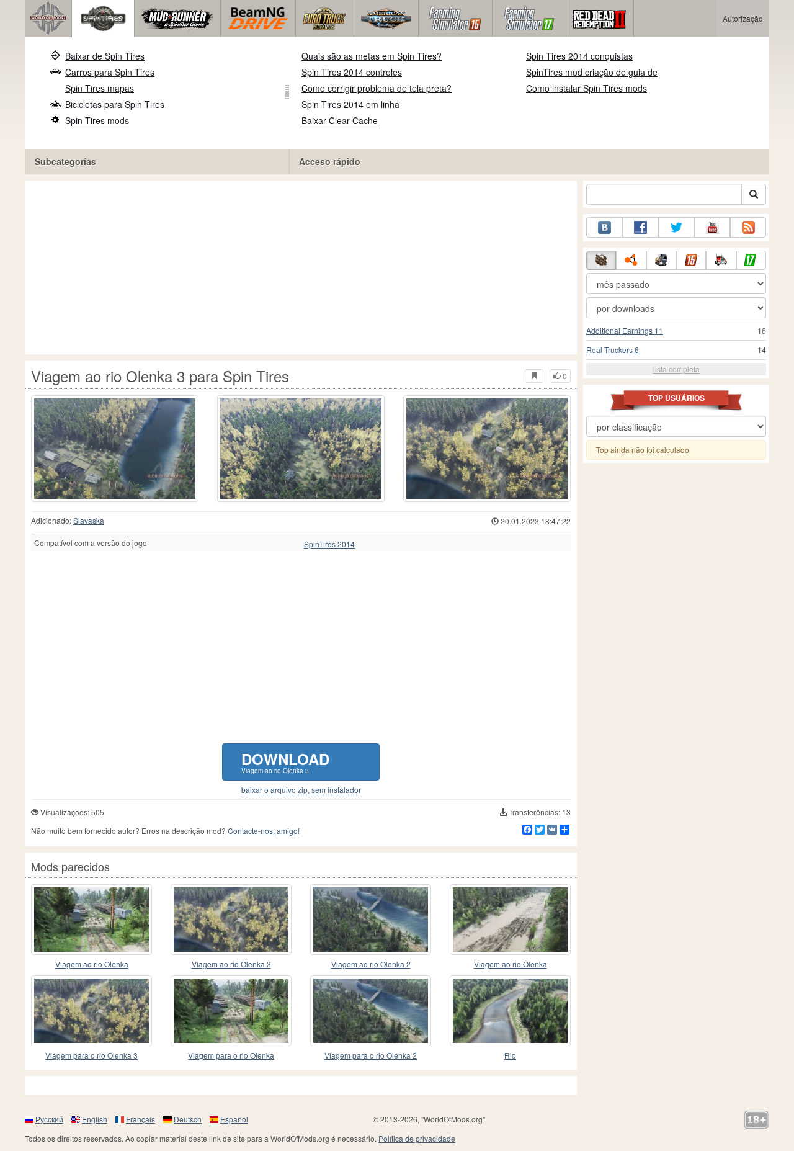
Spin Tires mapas (99, 88)
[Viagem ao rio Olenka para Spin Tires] (91, 919)
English (94, 1119)
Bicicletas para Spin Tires (114, 104)
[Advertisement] (301, 267)
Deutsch (188, 1119)
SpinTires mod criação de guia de (592, 72)
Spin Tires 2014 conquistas (579, 56)
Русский (49, 1119)
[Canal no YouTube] (712, 227)
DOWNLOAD (285, 761)
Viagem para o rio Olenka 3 (91, 1055)
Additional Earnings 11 (624, 330)
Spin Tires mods (97, 120)
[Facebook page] (640, 227)
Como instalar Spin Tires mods (586, 88)
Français (140, 1119)
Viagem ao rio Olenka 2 (371, 964)
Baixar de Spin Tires (105, 56)
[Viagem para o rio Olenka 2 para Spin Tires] (370, 1010)
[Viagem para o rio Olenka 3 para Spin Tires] (91, 1010)
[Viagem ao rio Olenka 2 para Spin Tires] (370, 919)
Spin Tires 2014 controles (351, 72)
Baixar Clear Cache (339, 120)
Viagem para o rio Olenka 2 (370, 1055)
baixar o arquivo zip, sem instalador (301, 790)
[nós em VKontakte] (604, 227)
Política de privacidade (416, 1138)
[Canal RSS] (748, 227)
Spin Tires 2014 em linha (350, 104)
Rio (510, 1055)
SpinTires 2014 (329, 544)
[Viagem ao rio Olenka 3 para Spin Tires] (114, 448)
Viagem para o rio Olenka (231, 1055)
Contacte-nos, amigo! (264, 830)
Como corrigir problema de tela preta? (376, 88)
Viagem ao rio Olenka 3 (231, 964)
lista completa (676, 369)
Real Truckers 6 (612, 349)
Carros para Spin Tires (109, 72)
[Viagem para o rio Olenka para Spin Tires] (231, 1010)
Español (234, 1119)
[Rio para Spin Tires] (510, 1010)
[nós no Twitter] (676, 227)
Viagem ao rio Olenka (91, 964)
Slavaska (88, 520)
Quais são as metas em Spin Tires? (371, 56)
